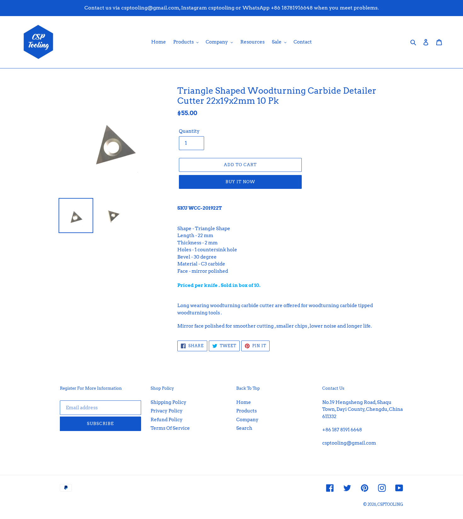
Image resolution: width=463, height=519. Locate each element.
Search (244, 428)
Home (243, 402)
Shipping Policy (168, 402)
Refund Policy (167, 420)
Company (247, 420)
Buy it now (240, 181)
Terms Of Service (170, 428)
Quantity (189, 131)
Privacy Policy (167, 411)
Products (246, 411)
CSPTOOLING (390, 504)
